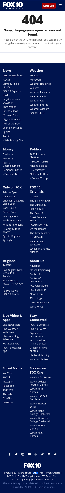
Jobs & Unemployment (11, 164)
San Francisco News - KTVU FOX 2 (13, 283)
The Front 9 (36, 213)
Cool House (9, 208)
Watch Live (48, 6)
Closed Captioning (40, 270)
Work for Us (36, 306)
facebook (9, 454)
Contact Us (36, 274)
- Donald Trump (39, 178)
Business (8, 154)
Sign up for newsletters (36, 334)
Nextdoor (8, 402)
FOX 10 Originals (37, 189)
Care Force (9, 196)
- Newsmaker (37, 170)
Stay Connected (38, 317)
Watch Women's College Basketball (40, 419)
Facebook (8, 385)
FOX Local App (11, 343)
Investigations (10, 216)
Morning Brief (10, 115)
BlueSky (7, 398)
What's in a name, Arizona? (40, 250)
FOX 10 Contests (39, 324)
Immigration (9, 106)
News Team (37, 294)
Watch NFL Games (40, 377)
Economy (8, 158)
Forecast (35, 75)
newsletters (55, 454)
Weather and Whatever (37, 243)
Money (8, 149)
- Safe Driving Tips (13, 140)
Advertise (35, 265)
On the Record (38, 228)
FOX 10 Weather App (12, 349)
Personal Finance (12, 170)
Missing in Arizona (13, 224)
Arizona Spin (10, 192)
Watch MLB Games (36, 390)
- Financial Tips (11, 174)
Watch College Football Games (39, 383)
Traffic (6, 136)
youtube (29, 454)
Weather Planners (40, 92)
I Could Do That (39, 224)
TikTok (6, 377)
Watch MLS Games (36, 434)
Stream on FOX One (38, 370)
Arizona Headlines (13, 75)
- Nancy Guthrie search (11, 230)
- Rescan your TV (39, 302)
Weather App (37, 100)
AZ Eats (34, 196)
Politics (35, 149)
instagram (22, 454)
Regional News (9, 263)
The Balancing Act (40, 200)
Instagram (8, 381)
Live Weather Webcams (10, 330)
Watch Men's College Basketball (40, 412)
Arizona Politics (38, 165)
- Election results (39, 161)
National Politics (39, 174)
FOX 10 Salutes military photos (38, 342)
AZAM (6, 79)
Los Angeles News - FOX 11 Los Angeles (13, 273)
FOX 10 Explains (12, 91)
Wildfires (34, 88)
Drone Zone (9, 212)
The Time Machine (40, 233)
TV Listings (36, 298)
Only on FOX (12, 187)
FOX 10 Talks (37, 209)
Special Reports (11, 236)
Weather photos (39, 359)
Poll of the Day (11, 123)
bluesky (42, 454)
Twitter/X (8, 390)
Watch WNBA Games (37, 427)
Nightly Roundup (12, 119)
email (49, 454)
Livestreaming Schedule (11, 338)
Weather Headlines (40, 83)
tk (36, 454)
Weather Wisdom (39, 109)
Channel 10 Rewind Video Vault (13, 202)
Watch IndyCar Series (38, 405)
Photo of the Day (39, 355)
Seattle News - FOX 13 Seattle (11, 292)
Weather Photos (39, 104)
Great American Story (38, 219)
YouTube (8, 373)
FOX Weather (37, 113)
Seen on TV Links (12, 127)
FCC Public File (38, 289)
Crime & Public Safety (11, 85)
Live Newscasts (11, 324)
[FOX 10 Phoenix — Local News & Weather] (13, 5)
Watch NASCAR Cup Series (38, 398)
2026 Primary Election (37, 156)
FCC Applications (39, 285)
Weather (36, 70)
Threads (7, 394)
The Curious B (38, 204)
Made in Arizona (12, 220)
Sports (6, 132)
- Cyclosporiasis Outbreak (11, 101)
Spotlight (8, 240)
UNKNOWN (36, 237)
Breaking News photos (38, 349)
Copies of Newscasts (36, 280)
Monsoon (35, 79)
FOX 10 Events (38, 329)
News (7, 70)
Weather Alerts (38, 96)
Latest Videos (10, 111)
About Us (37, 261)
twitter (16, 454)
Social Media (12, 368)
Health (6, 95)
